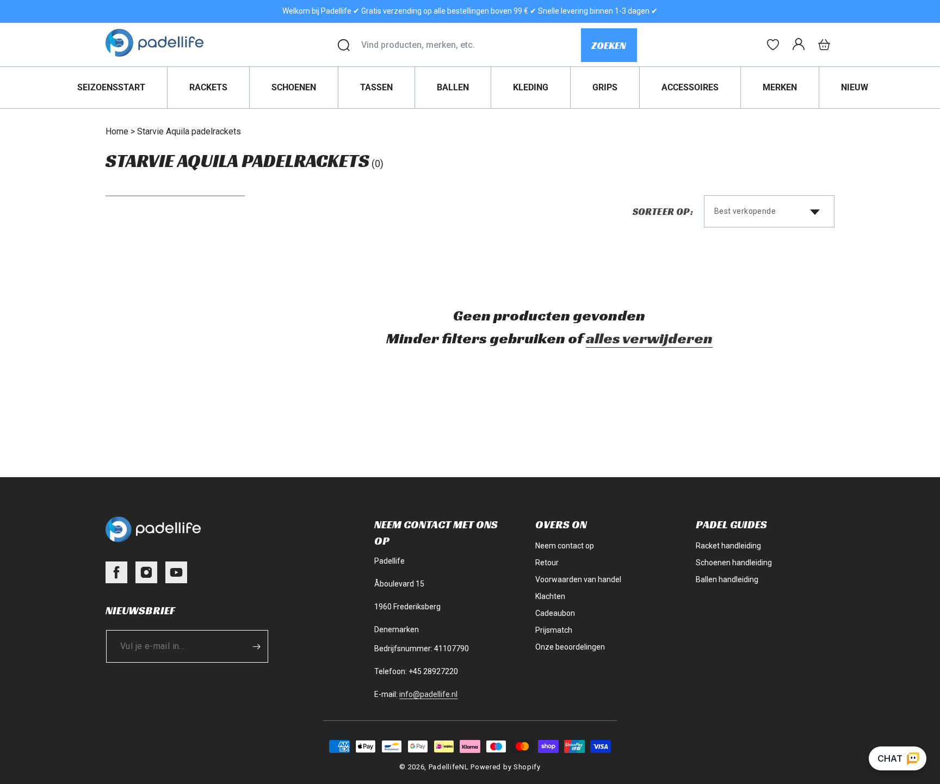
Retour (547, 562)
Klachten (550, 596)
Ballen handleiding (727, 579)
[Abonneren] (256, 646)
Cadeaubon (555, 613)
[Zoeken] (344, 45)
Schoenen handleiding (734, 562)
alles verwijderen (649, 338)
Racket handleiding (728, 545)
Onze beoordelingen (570, 647)
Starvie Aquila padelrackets (189, 131)
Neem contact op (564, 545)
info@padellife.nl (428, 694)
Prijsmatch (553, 630)
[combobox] (470, 45)
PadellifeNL (449, 767)
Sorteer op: (663, 211)
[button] (824, 45)
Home (117, 131)
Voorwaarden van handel (578, 579)
